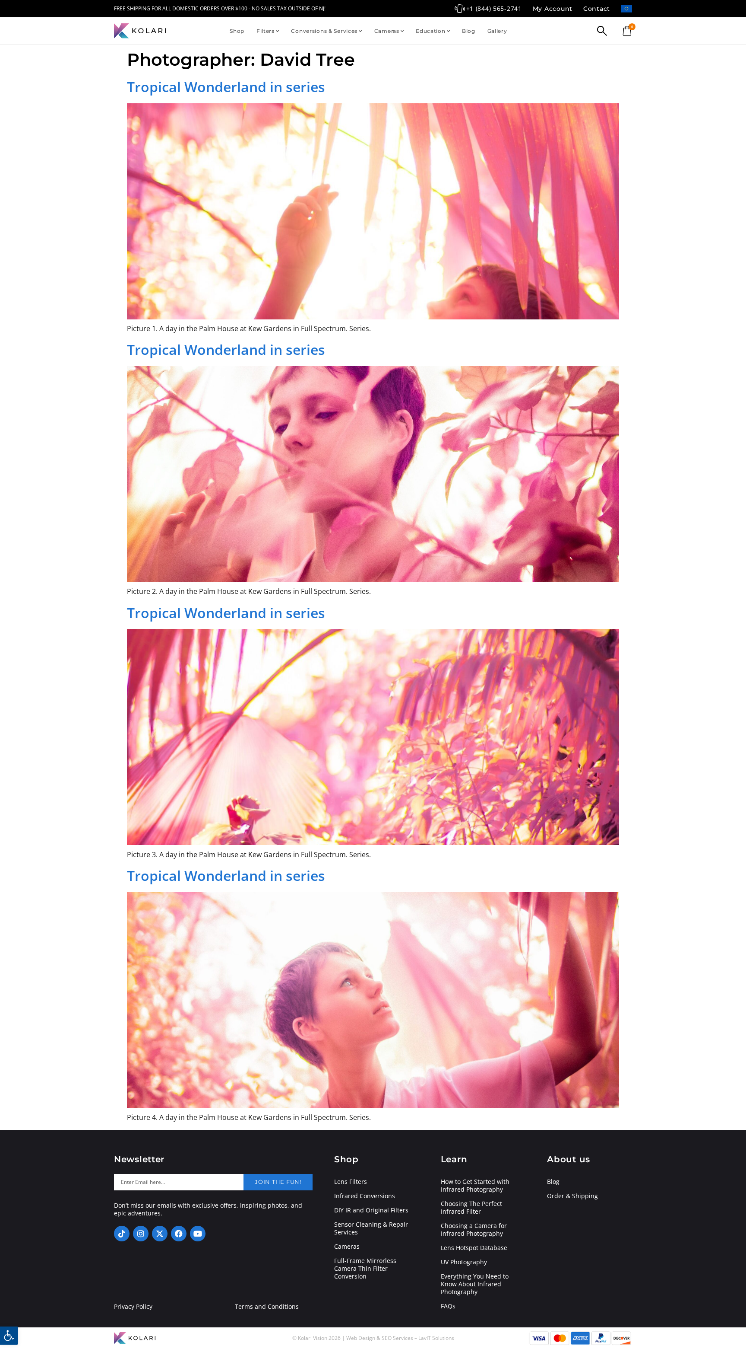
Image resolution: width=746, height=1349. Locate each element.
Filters (265, 31)
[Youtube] (197, 1233)
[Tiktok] (122, 1233)
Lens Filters (350, 1182)
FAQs (448, 1306)
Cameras (386, 31)
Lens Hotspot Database (474, 1248)
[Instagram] (141, 1233)
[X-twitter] (160, 1233)
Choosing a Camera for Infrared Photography (474, 1229)
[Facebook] (178, 1233)
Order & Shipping (572, 1196)
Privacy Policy (133, 1306)
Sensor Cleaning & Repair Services (371, 1228)
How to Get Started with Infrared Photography (475, 1185)
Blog (468, 31)
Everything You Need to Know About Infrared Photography (475, 1284)
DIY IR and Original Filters (371, 1210)
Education (430, 31)
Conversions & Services (324, 31)
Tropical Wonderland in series (226, 86)
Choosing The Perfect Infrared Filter (471, 1207)
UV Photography (464, 1262)
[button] (9, 1336)
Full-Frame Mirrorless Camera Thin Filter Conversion (365, 1268)
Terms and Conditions (267, 1306)
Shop (237, 31)
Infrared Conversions (364, 1196)
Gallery (497, 31)
